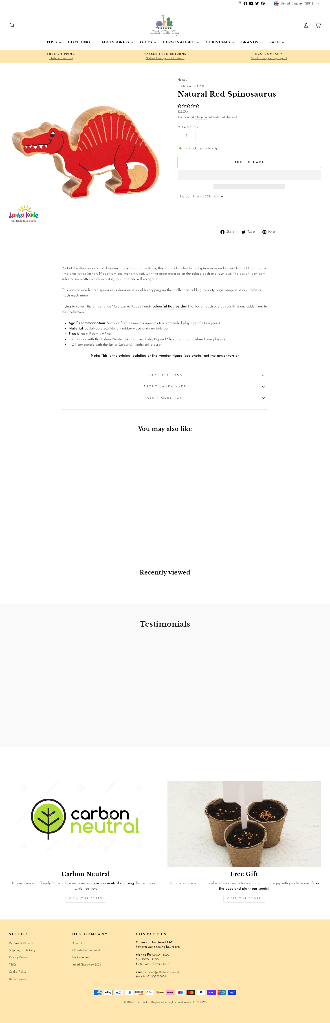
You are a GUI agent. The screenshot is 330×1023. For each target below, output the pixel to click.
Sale (275, 42)
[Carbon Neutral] (86, 824)
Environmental (81, 957)
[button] (189, 106)
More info (311, 215)
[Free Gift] (244, 824)
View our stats (85, 898)
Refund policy (18, 979)
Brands (250, 42)
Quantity (188, 127)
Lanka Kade (191, 86)
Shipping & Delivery (22, 950)
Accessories (115, 42)
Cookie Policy (17, 971)
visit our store (244, 898)
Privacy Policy (18, 957)
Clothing (79, 42)
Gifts (146, 42)
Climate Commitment (86, 950)
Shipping (201, 117)
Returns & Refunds (21, 943)
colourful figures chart (171, 306)
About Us (78, 943)
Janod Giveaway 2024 (86, 964)
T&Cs (12, 964)
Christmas (218, 42)
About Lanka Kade (165, 386)
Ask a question (165, 397)
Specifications (165, 375)
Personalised (179, 42)
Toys (52, 42)
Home (181, 79)
